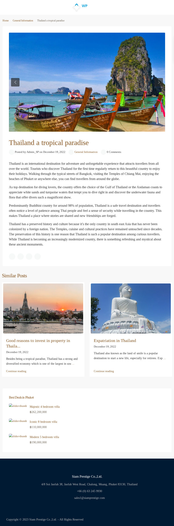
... (73, 363)
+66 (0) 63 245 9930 (89, 491)
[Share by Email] (37, 256)
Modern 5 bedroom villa (44, 437)
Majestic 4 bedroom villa (45, 406)
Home (6, 20)
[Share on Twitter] (20, 256)
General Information (23, 20)
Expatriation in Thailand (115, 340)
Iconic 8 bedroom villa (43, 421)
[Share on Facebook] (12, 256)
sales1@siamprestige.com (89, 497)
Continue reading (16, 371)
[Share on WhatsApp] (29, 256)
